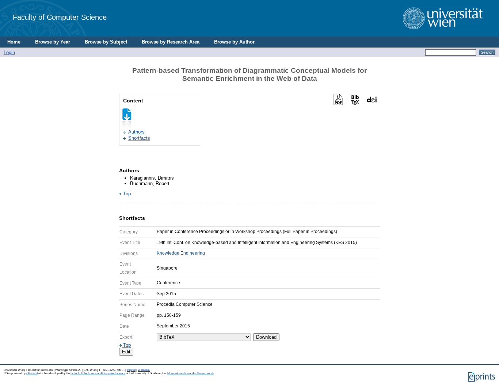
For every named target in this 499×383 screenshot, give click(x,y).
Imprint (131, 370)
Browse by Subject (106, 42)
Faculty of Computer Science (60, 17)
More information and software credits (190, 373)
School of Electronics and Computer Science (98, 373)
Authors (136, 132)
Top (126, 193)
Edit (126, 351)
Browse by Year (52, 42)
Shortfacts (139, 138)
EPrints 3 (32, 373)
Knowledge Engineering (181, 253)
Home (13, 42)
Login (9, 52)
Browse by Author (234, 42)
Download (266, 337)
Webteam (144, 370)
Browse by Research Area (170, 42)
